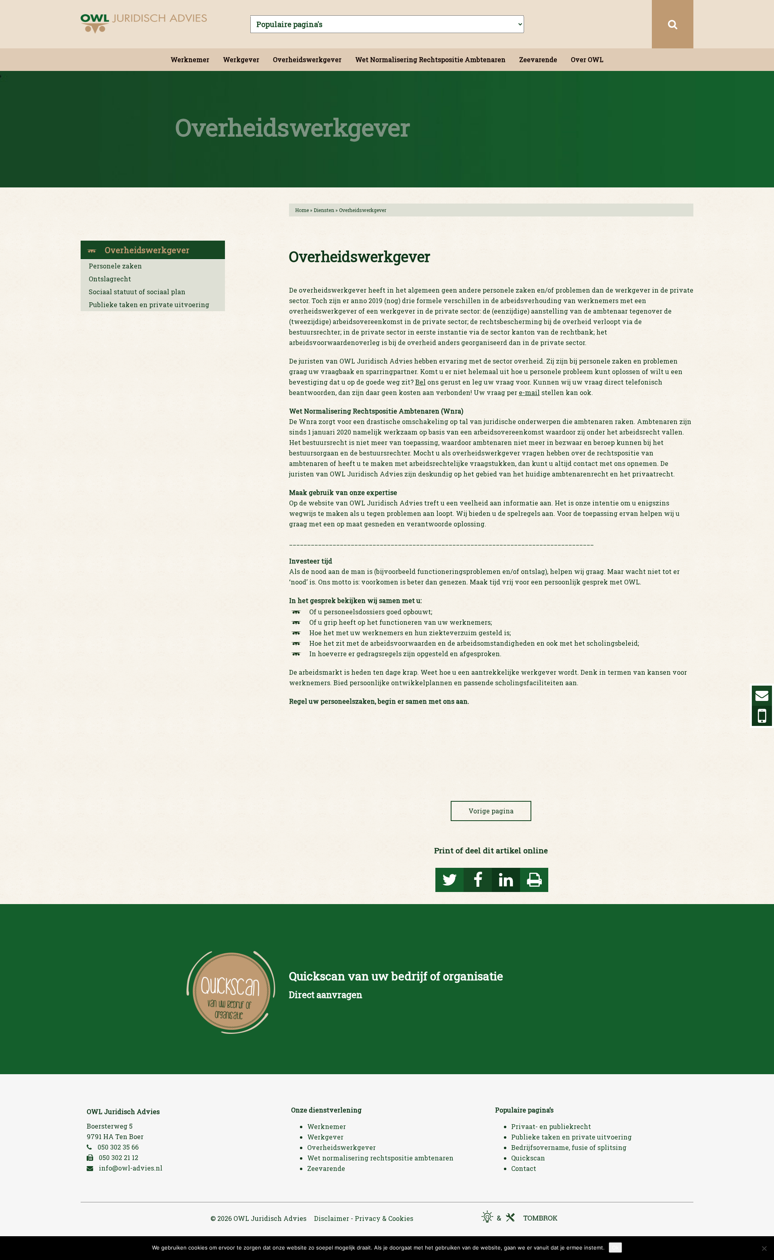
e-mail (529, 392)
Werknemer (190, 59)
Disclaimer (331, 1218)
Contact (523, 1168)
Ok (615, 1247)
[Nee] (764, 1248)
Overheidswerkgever (307, 59)
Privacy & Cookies (384, 1218)
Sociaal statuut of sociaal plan (137, 291)
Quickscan (528, 1158)
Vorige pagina (491, 811)
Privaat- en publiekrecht (551, 1126)
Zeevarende (538, 59)
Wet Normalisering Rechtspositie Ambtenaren (430, 59)
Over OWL (587, 59)
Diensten (324, 210)
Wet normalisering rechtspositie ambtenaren (380, 1158)
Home (302, 210)
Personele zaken (115, 266)
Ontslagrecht (110, 278)
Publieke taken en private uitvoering (149, 304)
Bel (420, 382)
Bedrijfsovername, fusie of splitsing (568, 1147)
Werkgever (241, 59)
